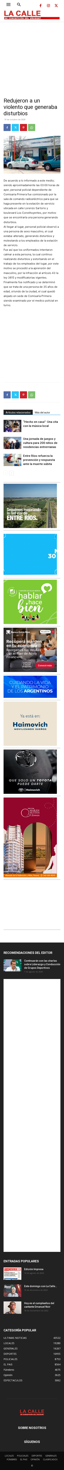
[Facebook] (40, 6)
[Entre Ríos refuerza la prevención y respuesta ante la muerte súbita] (12, 460)
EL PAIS (23, 1459)
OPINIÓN (35, 1459)
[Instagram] (48, 6)
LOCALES (9, 1455)
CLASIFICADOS (50, 1459)
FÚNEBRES (12, 1459)
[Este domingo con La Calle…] (12, 1290)
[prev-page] (6, 473)
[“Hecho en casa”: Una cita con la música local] (12, 426)
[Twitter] (56, 6)
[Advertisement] (32, 55)
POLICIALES (22, 1455)
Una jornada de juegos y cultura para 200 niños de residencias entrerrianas (40, 443)
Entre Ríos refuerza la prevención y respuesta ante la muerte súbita (39, 460)
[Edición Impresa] (12, 1273)
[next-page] (11, 473)
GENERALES (51, 1455)
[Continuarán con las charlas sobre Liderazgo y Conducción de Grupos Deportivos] (12, 965)
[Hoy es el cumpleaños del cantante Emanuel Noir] (12, 1307)
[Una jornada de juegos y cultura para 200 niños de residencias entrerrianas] (12, 443)
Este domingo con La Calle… (40, 1286)
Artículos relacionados (18, 412)
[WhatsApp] (31, 127)
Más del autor (42, 412)
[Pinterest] (23, 127)
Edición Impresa (33, 1269)
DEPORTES (37, 1455)
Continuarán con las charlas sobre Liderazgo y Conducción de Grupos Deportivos (42, 964)
